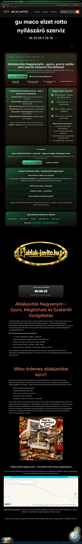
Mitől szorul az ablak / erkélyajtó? (41, 186)
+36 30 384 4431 (36, 223)
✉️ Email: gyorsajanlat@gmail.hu (40, 76)
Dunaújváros (12, 219)
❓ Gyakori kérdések (51, 162)
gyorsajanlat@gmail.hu (63, 5)
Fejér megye (56, 219)
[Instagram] (8, 5)
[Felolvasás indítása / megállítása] (77, 529)
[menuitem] (37, 12)
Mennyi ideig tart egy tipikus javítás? (41, 196)
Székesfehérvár (44, 219)
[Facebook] (3, 5)
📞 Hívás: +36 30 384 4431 (17, 76)
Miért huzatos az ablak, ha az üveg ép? (41, 175)
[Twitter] (6, 5)
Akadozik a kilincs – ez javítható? (41, 191)
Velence (33, 219)
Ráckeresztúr (24, 219)
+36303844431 (75, 5)
